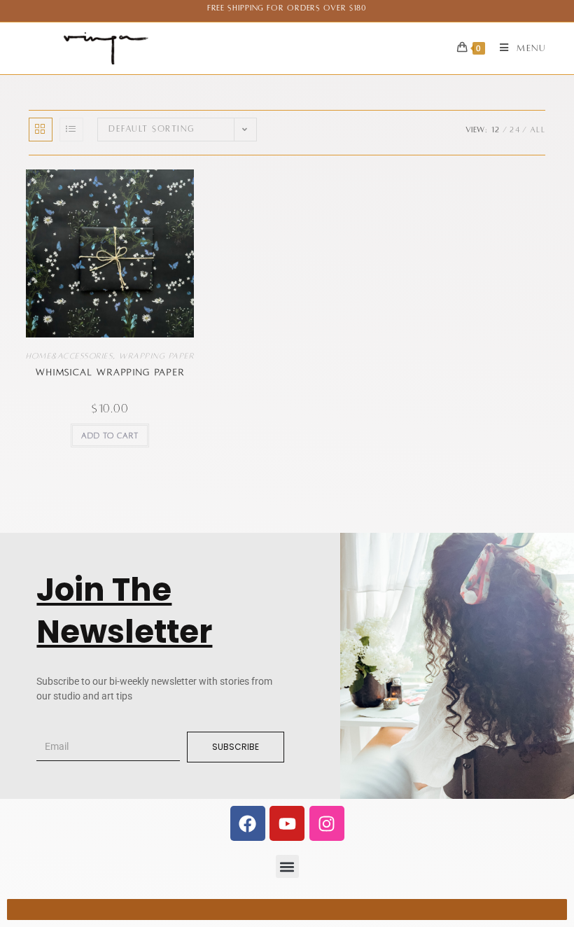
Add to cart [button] (110, 435)
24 (515, 129)
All (538, 129)
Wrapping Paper (156, 355)
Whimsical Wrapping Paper (110, 372)
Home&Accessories (69, 355)
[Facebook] (247, 823)
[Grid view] (40, 129)
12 (495, 129)
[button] (287, 866)
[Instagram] (326, 823)
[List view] (71, 129)
